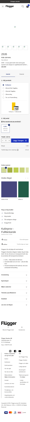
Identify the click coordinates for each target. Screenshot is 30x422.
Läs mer (3, 66)
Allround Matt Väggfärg (11, 88)
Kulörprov (8, 85)
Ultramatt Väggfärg (10, 91)
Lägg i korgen (18, 140)
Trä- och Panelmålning (11, 97)
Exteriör (22, 74)
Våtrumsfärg (8, 94)
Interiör (8, 74)
